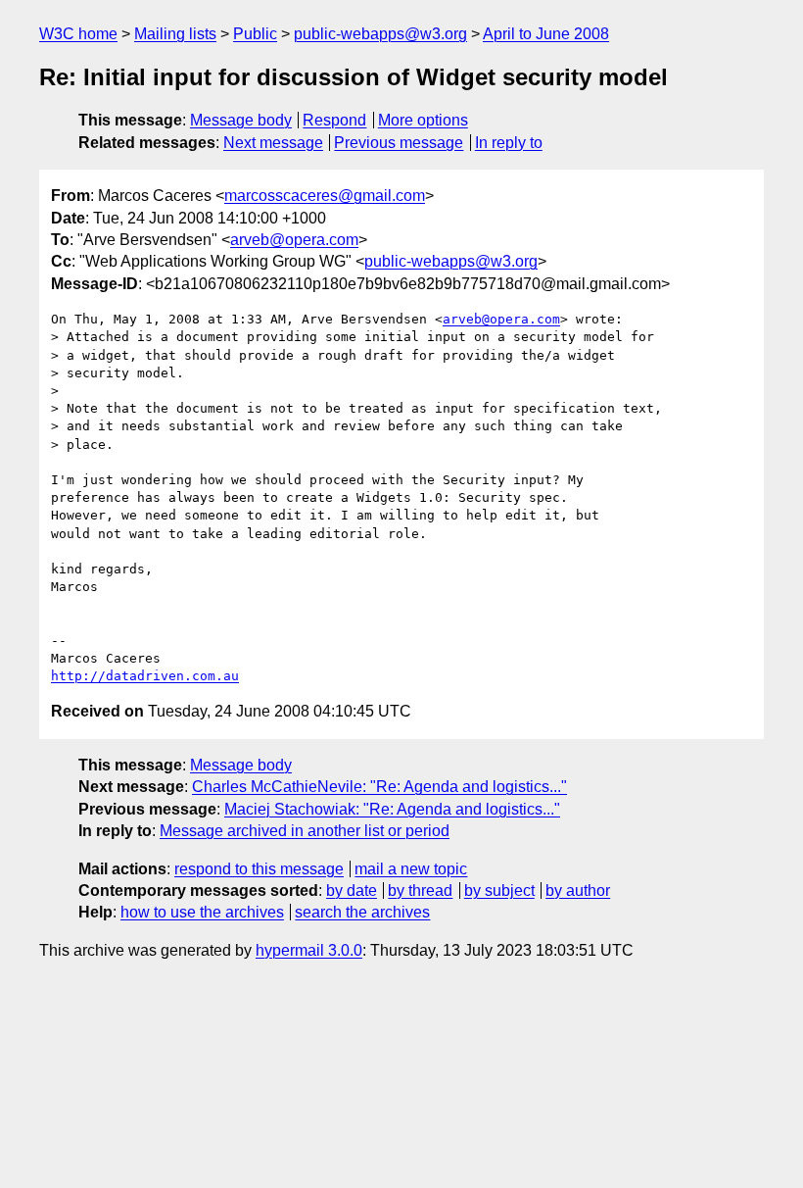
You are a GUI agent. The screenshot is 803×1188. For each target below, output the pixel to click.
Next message (273, 142)
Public (255, 33)
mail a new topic (410, 869)
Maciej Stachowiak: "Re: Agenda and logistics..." (392, 809)
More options (423, 120)
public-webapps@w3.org (380, 33)
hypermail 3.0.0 (309, 950)
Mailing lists (175, 33)
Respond (334, 120)
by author (577, 890)
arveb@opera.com (294, 239)
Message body (241, 120)
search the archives (362, 912)
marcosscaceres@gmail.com (324, 195)
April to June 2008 (546, 33)
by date (351, 890)
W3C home (78, 33)
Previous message (398, 142)
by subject (499, 890)
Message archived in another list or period (304, 830)
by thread (420, 890)
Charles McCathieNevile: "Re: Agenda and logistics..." (379, 786)
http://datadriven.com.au (145, 675)
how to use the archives (202, 912)
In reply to (509, 142)
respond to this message (259, 869)
